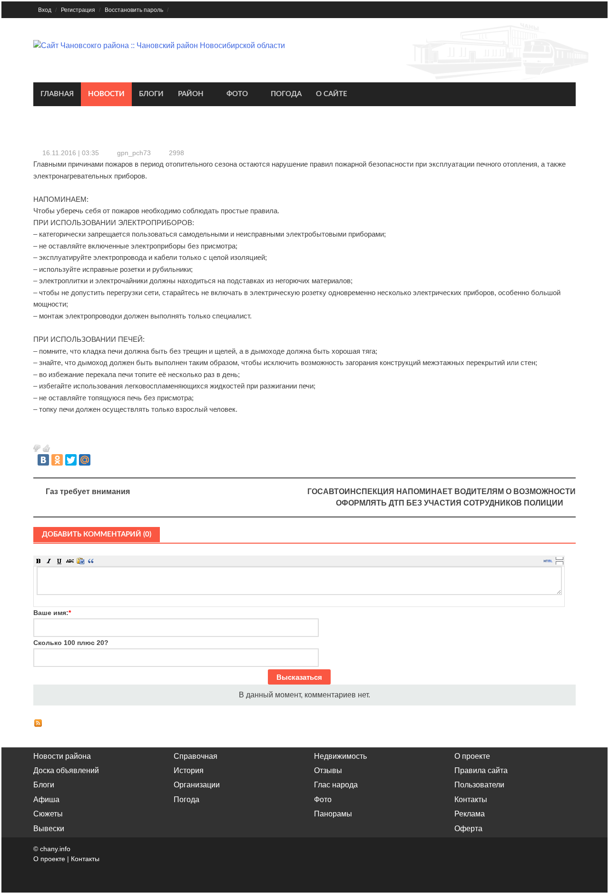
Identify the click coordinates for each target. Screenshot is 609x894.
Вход (44, 10)
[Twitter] (71, 460)
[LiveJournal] (98, 460)
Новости (106, 94)
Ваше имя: (52, 612)
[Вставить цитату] (91, 561)
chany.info (55, 849)
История (189, 770)
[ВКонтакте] (43, 460)
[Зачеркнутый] (70, 561)
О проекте (472, 756)
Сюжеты (48, 814)
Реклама (469, 814)
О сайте (331, 94)
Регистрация (78, 10)
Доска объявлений (66, 770)
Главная (57, 94)
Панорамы (333, 814)
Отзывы (328, 770)
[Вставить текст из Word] (80, 561)
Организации (197, 785)
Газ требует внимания (88, 491)
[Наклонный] (49, 561)
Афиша (46, 799)
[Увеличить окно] (559, 558)
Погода (286, 94)
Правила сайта (481, 770)
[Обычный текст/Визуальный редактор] (548, 561)
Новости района (62, 756)
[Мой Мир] (84, 460)
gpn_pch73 (134, 153)
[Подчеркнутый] (59, 561)
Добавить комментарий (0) (96, 534)
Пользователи (479, 785)
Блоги (151, 94)
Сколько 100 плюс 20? (70, 642)
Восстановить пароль (134, 10)
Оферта (468, 828)
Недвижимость (340, 756)
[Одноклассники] (57, 460)
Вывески (48, 828)
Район (191, 94)
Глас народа (336, 785)
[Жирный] (38, 561)
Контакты (470, 799)
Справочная (195, 756)
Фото (237, 94)
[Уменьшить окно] (559, 562)
